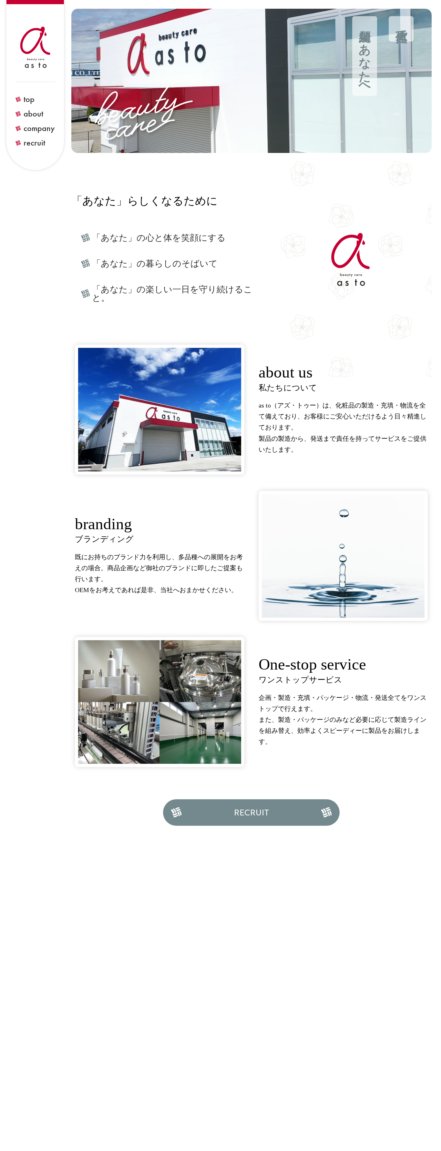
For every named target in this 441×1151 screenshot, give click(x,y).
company (39, 128)
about (33, 114)
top (29, 99)
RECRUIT (251, 812)
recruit (34, 143)
